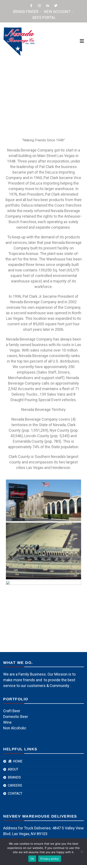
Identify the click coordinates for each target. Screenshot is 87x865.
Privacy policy (49, 858)
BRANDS (14, 777)
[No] (82, 852)
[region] (43, 90)
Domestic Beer (15, 716)
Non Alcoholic (14, 728)
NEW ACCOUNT (57, 11)
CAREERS (15, 785)
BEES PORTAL (44, 17)
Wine (7, 722)
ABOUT (13, 769)
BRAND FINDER (25, 11)
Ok (32, 858)
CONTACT (15, 793)
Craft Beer (11, 711)
